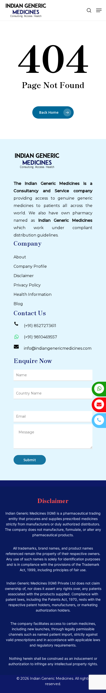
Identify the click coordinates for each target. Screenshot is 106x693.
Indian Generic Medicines (65, 220)
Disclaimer (24, 275)
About (20, 257)
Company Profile (30, 266)
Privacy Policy (27, 285)
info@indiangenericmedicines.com (57, 348)
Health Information (33, 294)
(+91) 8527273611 (40, 325)
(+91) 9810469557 (40, 337)
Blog (18, 303)
